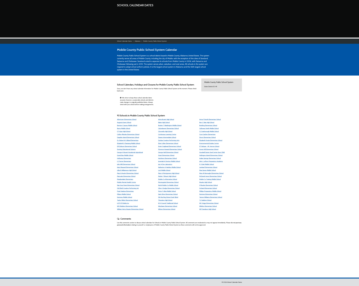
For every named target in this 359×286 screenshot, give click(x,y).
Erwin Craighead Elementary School (169, 146)
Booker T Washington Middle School (169, 125)
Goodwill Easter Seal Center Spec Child (212, 152)
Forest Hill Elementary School (208, 149)
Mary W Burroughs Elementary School (211, 173)
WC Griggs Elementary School (208, 203)
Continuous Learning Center (167, 134)
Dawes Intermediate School (167, 137)
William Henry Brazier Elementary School (130, 209)
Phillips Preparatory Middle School (210, 191)
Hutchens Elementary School (167, 158)
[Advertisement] (179, 24)
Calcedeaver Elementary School (168, 128)
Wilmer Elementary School (166, 209)
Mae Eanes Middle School (207, 170)
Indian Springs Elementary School (210, 158)
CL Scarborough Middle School (209, 131)
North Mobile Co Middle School (168, 185)
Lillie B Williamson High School (126, 170)
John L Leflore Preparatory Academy (211, 161)
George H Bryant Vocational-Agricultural (130, 152)
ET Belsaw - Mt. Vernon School (209, 146)
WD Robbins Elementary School (127, 206)
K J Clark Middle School (206, 164)
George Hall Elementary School (168, 152)
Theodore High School (165, 200)
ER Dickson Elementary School (127, 146)
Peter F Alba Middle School (167, 191)
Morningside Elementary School (168, 182)
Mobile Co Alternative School (167, 179)
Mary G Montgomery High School (168, 173)
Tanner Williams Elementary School (210, 197)
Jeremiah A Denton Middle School (169, 161)
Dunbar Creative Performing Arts (168, 140)
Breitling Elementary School (208, 125)
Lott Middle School (164, 170)
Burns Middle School (123, 128)
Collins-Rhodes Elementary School (128, 134)
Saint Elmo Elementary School (168, 194)
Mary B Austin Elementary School (128, 173)
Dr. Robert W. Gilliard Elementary (127, 140)
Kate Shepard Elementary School (127, 167)
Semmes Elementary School (208, 194)
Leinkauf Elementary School (208, 167)
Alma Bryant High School (166, 119)
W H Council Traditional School (168, 203)
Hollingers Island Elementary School (211, 155)
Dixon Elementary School (207, 137)
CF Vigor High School (123, 131)
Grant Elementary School (166, 155)
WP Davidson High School (207, 209)
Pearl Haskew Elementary (125, 191)
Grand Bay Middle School (125, 155)
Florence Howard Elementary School (170, 149)
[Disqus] (179, 251)
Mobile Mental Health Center (126, 182)
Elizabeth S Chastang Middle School (128, 143)
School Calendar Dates (135, 5)
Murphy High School (205, 182)
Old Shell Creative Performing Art (128, 188)
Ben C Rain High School (206, 122)
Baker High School (164, 122)
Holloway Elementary (124, 158)
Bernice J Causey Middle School (127, 125)
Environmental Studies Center (209, 143)
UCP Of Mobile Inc (123, 203)
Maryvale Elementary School (126, 176)
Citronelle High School (165, 131)
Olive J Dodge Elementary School (169, 188)
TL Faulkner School (205, 200)
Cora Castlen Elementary (207, 134)
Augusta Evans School (124, 122)
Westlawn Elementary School (167, 206)
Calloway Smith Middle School (209, 128)
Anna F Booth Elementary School (210, 119)
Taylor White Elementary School (127, 200)
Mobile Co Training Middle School (210, 179)
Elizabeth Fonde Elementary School (210, 140)
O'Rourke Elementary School (208, 185)
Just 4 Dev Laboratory (165, 164)
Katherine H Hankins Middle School (169, 167)
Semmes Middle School (124, 197)
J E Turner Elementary (124, 161)
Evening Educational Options (126, 149)
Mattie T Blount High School (167, 176)
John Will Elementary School (126, 164)
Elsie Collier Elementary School (168, 143)
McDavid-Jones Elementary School (210, 176)
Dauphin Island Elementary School (128, 137)
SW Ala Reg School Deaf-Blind (168, 197)
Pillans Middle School (124, 194)
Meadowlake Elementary (125, 179)
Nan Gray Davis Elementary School (128, 185)
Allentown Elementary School (126, 119)
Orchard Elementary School (208, 188)
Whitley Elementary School (208, 206)
